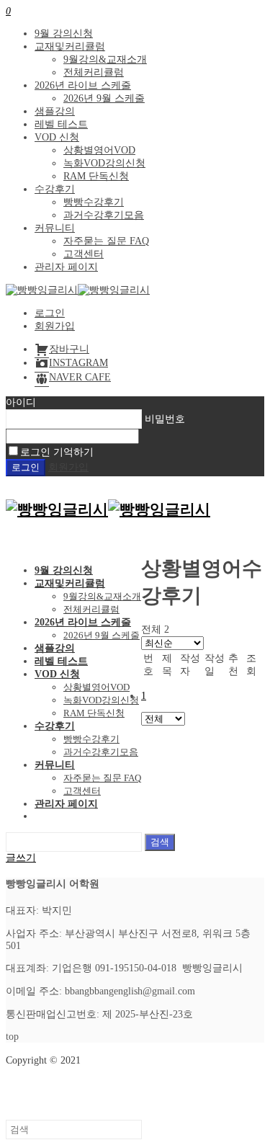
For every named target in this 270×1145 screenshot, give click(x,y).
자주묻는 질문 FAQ (106, 241)
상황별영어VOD (99, 150)
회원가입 (55, 326)
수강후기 (55, 189)
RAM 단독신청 (96, 176)
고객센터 (83, 254)
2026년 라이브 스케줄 (83, 85)
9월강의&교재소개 (105, 59)
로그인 (50, 313)
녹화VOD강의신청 (104, 163)
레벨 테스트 (61, 124)
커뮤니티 (55, 228)
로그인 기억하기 (57, 452)
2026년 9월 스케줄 (104, 98)
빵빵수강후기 (93, 202)
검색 (159, 842)
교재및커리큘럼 (70, 46)
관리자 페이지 (66, 267)
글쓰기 (21, 857)
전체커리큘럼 (93, 72)
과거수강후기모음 (103, 215)
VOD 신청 (57, 137)
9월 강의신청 (64, 33)
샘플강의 (55, 111)
